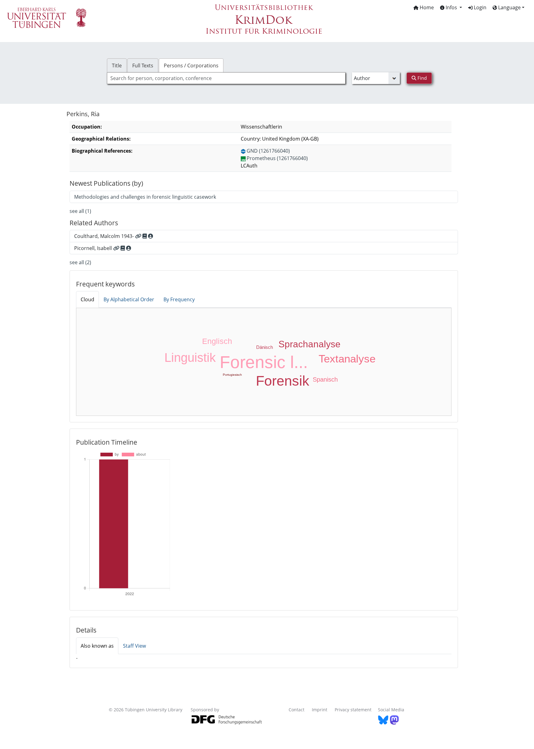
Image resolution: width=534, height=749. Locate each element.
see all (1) (80, 211)
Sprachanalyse (309, 344)
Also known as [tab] (97, 645)
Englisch (217, 341)
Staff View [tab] (134, 645)
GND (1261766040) (268, 150)
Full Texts (142, 65)
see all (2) (80, 262)
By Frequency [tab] (179, 299)
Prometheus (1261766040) (277, 158)
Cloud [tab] (87, 299)
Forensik (282, 381)
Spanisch (325, 379)
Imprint (319, 710)
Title (117, 65)
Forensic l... (264, 362)
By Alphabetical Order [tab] (129, 299)
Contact (296, 710)
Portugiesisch (232, 374)
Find (421, 78)
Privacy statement (353, 710)
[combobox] (226, 78)
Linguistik (190, 357)
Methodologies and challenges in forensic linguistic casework (145, 196)
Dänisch (264, 347)
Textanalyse (347, 359)
